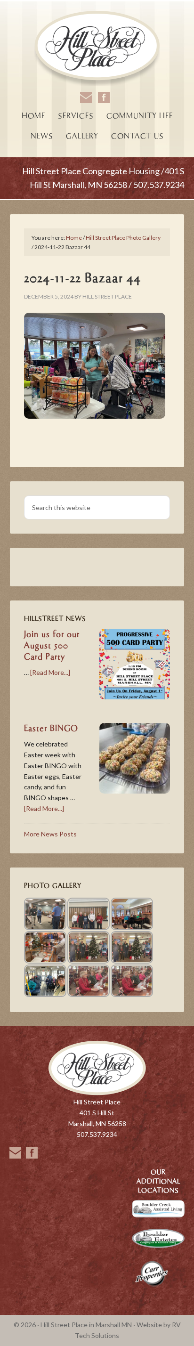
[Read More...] (50, 672)
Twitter (32, 1153)
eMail (15, 1153)
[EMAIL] (86, 97)
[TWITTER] (104, 97)
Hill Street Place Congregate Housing (97, 49)
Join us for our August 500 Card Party (52, 646)
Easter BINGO (51, 728)
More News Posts (50, 834)
